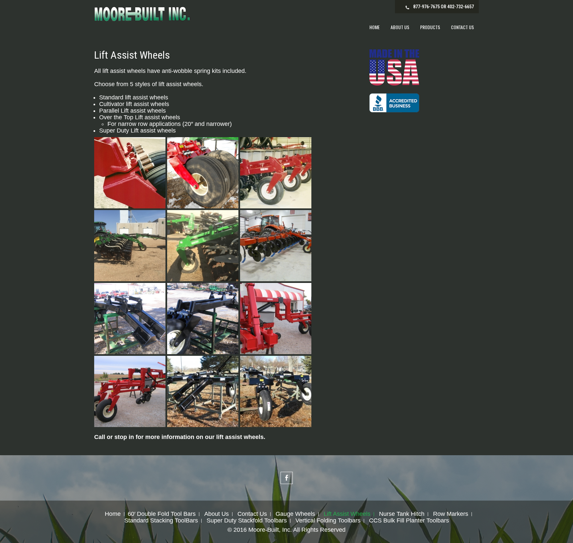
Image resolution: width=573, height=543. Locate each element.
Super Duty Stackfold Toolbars (247, 521)
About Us (400, 27)
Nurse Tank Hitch (401, 514)
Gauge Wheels (295, 514)
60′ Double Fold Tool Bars (162, 514)
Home (374, 27)
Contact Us (462, 27)
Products (430, 27)
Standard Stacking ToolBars (161, 521)
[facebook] (287, 478)
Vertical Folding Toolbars (327, 521)
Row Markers (450, 514)
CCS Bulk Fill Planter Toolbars (409, 521)
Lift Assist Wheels (347, 514)
